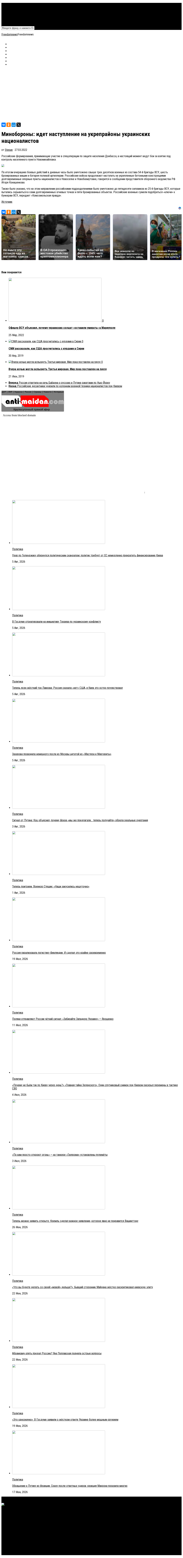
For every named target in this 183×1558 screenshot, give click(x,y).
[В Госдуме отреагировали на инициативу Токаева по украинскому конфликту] (58, 609)
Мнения (13, 18)
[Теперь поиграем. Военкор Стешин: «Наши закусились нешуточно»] (58, 874)
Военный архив (17, 11)
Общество (15, 14)
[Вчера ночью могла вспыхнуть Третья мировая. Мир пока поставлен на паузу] (55, 362)
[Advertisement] (91, 94)
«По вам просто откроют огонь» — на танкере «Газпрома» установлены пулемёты (60, 1154)
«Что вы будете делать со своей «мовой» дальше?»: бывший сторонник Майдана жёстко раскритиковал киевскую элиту (82, 1287)
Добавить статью (19, 21)
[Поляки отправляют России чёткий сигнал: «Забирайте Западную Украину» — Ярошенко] (58, 1006)
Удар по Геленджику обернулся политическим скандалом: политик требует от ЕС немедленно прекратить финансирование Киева (87, 555)
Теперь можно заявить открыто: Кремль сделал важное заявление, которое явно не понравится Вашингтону (75, 1221)
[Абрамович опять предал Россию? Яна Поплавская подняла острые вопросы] (58, 1341)
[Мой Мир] (13, 125)
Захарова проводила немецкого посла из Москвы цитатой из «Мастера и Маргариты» (61, 754)
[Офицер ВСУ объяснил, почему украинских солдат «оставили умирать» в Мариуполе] (55, 320)
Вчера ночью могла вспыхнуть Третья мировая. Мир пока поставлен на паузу (58, 369)
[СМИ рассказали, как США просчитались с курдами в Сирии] (45, 341)
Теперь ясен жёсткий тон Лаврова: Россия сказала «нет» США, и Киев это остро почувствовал (67, 688)
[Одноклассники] (8, 125)
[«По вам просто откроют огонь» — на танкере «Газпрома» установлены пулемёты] (58, 1142)
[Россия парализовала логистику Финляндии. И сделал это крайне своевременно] (58, 940)
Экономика (15, 8)
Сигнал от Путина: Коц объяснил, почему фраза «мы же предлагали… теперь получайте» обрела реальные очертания (80, 820)
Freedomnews (9, 34)
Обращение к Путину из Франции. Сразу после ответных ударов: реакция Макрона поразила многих (69, 1485)
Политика (14, 4)
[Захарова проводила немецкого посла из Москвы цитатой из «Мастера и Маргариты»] (58, 741)
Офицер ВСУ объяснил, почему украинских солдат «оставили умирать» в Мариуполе (62, 327)
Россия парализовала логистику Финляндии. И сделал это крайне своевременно (59, 952)
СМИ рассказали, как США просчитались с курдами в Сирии (46, 348)
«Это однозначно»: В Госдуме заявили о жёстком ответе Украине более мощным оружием (65, 1419)
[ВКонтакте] (3, 125)
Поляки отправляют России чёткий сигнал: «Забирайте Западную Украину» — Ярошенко (62, 1019)
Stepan (9, 150)
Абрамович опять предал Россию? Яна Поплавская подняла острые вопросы (57, 1353)
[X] (18, 125)
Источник (6, 201)
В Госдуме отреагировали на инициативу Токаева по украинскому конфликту (56, 621)
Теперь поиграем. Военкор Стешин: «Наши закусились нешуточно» (50, 886)
